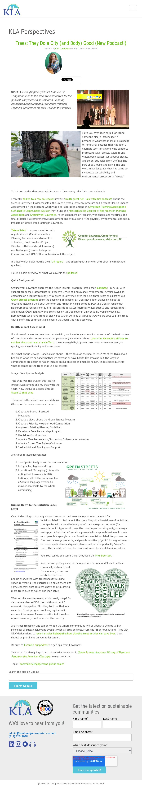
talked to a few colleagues (39, 199)
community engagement (34, 664)
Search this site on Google (24, 671)
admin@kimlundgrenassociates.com (32, 733)
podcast (72, 273)
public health (56, 664)
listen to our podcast (36, 645)
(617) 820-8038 (18, 736)
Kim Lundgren (62, 48)
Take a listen (18, 230)
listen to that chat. (22, 392)
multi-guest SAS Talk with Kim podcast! (88, 199)
